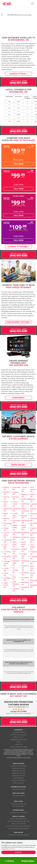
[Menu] (31, 3)
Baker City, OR (6, 504)
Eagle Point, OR (6, 585)
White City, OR (32, 575)
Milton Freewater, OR (25, 511)
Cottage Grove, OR (7, 563)
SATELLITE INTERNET (19, 780)
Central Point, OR (6, 535)
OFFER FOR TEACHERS (18, 824)
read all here (27, 713)
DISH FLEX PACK (18, 783)
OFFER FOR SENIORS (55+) (18, 819)
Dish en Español (18, 806)
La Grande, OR (15, 570)
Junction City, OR (15, 551)
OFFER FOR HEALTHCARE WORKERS (18, 826)
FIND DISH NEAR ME (18, 795)
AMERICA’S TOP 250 (18, 776)
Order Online (18, 159)
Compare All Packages (18, 766)
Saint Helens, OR (33, 489)
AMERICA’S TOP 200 (18, 773)
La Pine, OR (14, 577)
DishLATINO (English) (18, 804)
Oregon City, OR (24, 556)
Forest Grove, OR (15, 504)
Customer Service (18, 732)
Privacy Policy (18, 737)
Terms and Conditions (18, 739)
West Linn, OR (32, 568)
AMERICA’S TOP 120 (18, 768)
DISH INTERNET (18, 778)
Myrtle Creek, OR (23, 527)
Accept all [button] (18, 852)
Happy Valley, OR (15, 527)
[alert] (18, 848)
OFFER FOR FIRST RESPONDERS (18, 828)
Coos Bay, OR (5, 547)
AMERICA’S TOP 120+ (18, 771)
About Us (18, 744)
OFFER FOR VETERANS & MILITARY (18, 821)
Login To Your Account (18, 735)
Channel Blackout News (18, 747)
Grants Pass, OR (15, 515)
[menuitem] (31, 3)
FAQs (18, 742)
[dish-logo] (15, 3)
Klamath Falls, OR (15, 563)
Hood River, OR (14, 544)
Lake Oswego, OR (15, 584)
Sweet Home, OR (32, 540)
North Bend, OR (23, 544)
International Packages (18, 812)
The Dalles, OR (32, 547)
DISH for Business (18, 789)
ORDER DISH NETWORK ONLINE (18, 835)
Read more (12, 849)
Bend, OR (6, 514)
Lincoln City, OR (24, 489)
